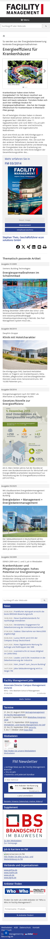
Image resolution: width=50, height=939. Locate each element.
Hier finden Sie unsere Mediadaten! (20, 750)
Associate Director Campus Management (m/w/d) (24, 686)
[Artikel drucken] (44, 247)
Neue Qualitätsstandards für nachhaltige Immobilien (22, 619)
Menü (26, 19)
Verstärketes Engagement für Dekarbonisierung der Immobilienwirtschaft (23, 625)
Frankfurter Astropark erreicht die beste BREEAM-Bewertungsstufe (24, 612)
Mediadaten (9, 753)
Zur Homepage (10, 843)
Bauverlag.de (7, 936)
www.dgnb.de (10, 877)
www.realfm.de (10, 872)
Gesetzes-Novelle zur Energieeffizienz (16, 402)
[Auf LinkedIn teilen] (34, 248)
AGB (16, 927)
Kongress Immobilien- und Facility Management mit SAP (24, 723)
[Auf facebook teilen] (18, 248)
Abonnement (25, 225)
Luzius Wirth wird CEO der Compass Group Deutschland (21, 639)
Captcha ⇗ (35, 791)
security (32, 727)
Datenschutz (25, 927)
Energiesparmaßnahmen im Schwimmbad (21, 274)
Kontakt (36, 927)
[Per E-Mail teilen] (39, 247)
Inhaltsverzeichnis (25, 230)
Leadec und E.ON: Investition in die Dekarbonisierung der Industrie (24, 658)
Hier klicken (28, 788)
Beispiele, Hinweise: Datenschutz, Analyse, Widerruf (23, 801)
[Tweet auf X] (23, 248)
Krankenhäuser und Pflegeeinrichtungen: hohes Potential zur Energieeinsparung (24, 569)
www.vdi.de (9, 875)
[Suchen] (46, 26)
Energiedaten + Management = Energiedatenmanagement (22, 501)
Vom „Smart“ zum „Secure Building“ (25, 664)
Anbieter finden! (25, 915)
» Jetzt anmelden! (25, 795)
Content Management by (12, 934)
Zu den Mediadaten (13, 840)
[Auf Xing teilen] (28, 248)
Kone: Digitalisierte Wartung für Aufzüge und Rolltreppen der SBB (23, 645)
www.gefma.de (10, 870)
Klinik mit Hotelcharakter (19, 337)
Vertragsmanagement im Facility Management (24, 713)
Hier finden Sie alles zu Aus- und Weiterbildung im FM (18, 857)
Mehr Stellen (25, 699)
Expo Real (28, 730)
